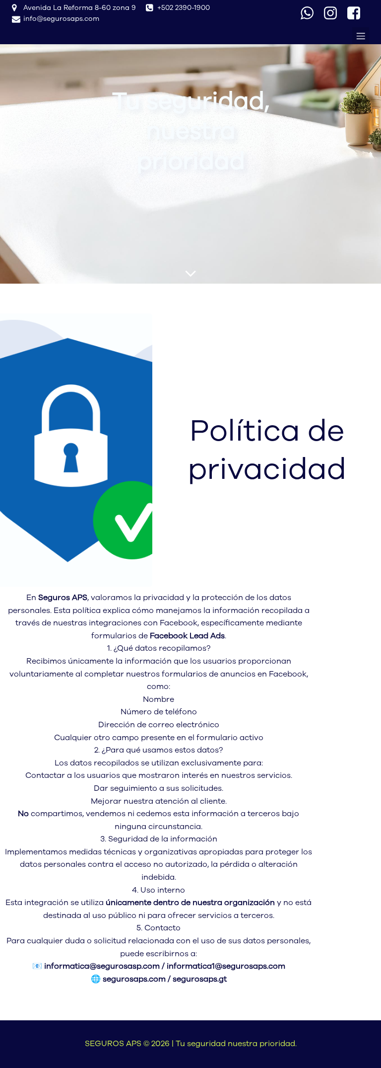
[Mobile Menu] (360, 35)
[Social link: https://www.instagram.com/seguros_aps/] (334, 13)
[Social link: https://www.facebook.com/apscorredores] (357, 13)
